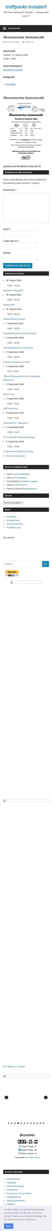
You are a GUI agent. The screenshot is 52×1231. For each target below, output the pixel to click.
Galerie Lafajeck (30, 481)
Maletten (11, 1204)
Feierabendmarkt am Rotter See (18, 347)
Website (7, 252)
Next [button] (46, 1097)
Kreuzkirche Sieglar (13, 69)
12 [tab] (43, 1123)
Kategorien (32, 488)
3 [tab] (15, 1123)
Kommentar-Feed (15, 524)
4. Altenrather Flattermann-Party (18, 451)
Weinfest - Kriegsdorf (13, 290)
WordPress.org (14, 527)
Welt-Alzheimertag (15, 1186)
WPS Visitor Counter (32, 1157)
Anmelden (11, 516)
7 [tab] (27, 1123)
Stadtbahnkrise (14, 1197)
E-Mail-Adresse (11, 241)
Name (7, 229)
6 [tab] (24, 1123)
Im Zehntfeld (23, 474)
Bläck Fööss (8, 394)
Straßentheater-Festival (14, 319)
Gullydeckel (12, 1189)
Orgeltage (11, 1182)
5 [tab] (21, 1123)
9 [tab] (34, 1123)
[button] (37, 1219)
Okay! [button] (8, 1226)
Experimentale (13, 1179)
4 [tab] (18, 1123)
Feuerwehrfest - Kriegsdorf (15, 423)
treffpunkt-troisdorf (26, 7)
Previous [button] (6, 1097)
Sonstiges (11, 84)
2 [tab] (11, 1123)
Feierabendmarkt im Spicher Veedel (19, 333)
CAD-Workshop (10, 408)
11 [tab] (40, 1123)
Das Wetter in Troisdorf (14, 1066)
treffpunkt (29, 42)
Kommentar (10, 190)
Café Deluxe (21, 485)
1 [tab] (8, 1123)
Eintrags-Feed (13, 520)
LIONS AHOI (9, 305)
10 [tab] (37, 1123)
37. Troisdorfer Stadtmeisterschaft (19, 437)
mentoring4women (16, 1200)
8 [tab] (31, 1123)
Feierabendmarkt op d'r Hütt (16, 362)
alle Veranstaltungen (15, 456)
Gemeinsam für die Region (19, 1193)
